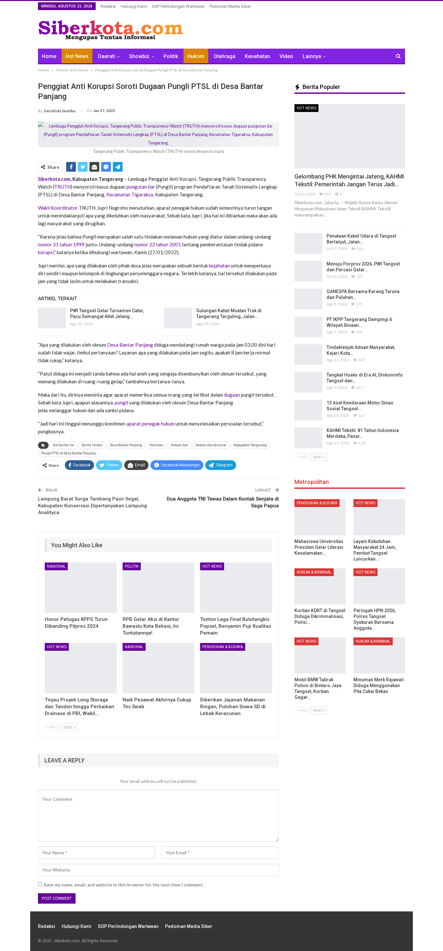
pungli (121, 402)
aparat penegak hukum (150, 423)
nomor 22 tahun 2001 (158, 244)
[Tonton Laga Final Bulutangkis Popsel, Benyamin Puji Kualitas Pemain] (236, 587)
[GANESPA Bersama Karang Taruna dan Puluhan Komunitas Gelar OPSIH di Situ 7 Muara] (308, 299)
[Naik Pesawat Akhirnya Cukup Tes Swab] (159, 668)
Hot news (156, 445)
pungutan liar (141, 187)
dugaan (232, 395)
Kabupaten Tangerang (250, 445)
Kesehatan (257, 56)
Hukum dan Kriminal (211, 445)
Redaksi (108, 6)
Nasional (56, 566)
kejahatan (219, 265)
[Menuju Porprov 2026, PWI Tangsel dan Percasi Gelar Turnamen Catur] (308, 271)
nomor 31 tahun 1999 (62, 244)
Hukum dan (179, 445)
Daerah (106, 56)
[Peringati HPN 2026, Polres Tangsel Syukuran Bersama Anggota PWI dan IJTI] (379, 586)
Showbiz (139, 56)
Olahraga (224, 56)
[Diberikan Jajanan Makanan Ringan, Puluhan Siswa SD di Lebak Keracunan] (236, 668)
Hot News (77, 56)
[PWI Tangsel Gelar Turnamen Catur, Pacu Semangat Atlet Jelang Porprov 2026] (52, 318)
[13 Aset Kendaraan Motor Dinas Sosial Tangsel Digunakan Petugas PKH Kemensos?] (308, 410)
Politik (170, 56)
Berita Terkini (92, 445)
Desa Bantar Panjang (130, 345)
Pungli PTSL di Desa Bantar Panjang (68, 453)
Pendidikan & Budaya (222, 647)
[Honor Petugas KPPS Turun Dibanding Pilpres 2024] (81, 587)
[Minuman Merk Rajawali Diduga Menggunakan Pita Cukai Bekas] (379, 655)
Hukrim (195, 56)
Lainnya (312, 56)
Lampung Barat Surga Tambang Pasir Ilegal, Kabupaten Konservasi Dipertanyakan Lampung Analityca (92, 505)
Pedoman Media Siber (230, 6)
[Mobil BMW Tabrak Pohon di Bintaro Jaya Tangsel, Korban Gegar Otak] (320, 655)
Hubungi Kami (134, 6)
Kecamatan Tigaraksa (129, 194)
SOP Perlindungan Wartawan (178, 6)
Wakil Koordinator (58, 208)
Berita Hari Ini (63, 445)
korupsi (46, 252)
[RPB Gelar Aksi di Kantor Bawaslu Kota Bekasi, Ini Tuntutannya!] (159, 587)
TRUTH (62, 187)
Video (286, 56)
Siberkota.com (54, 179)
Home (49, 56)
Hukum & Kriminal (314, 572)
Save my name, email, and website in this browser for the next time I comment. (124, 884)
